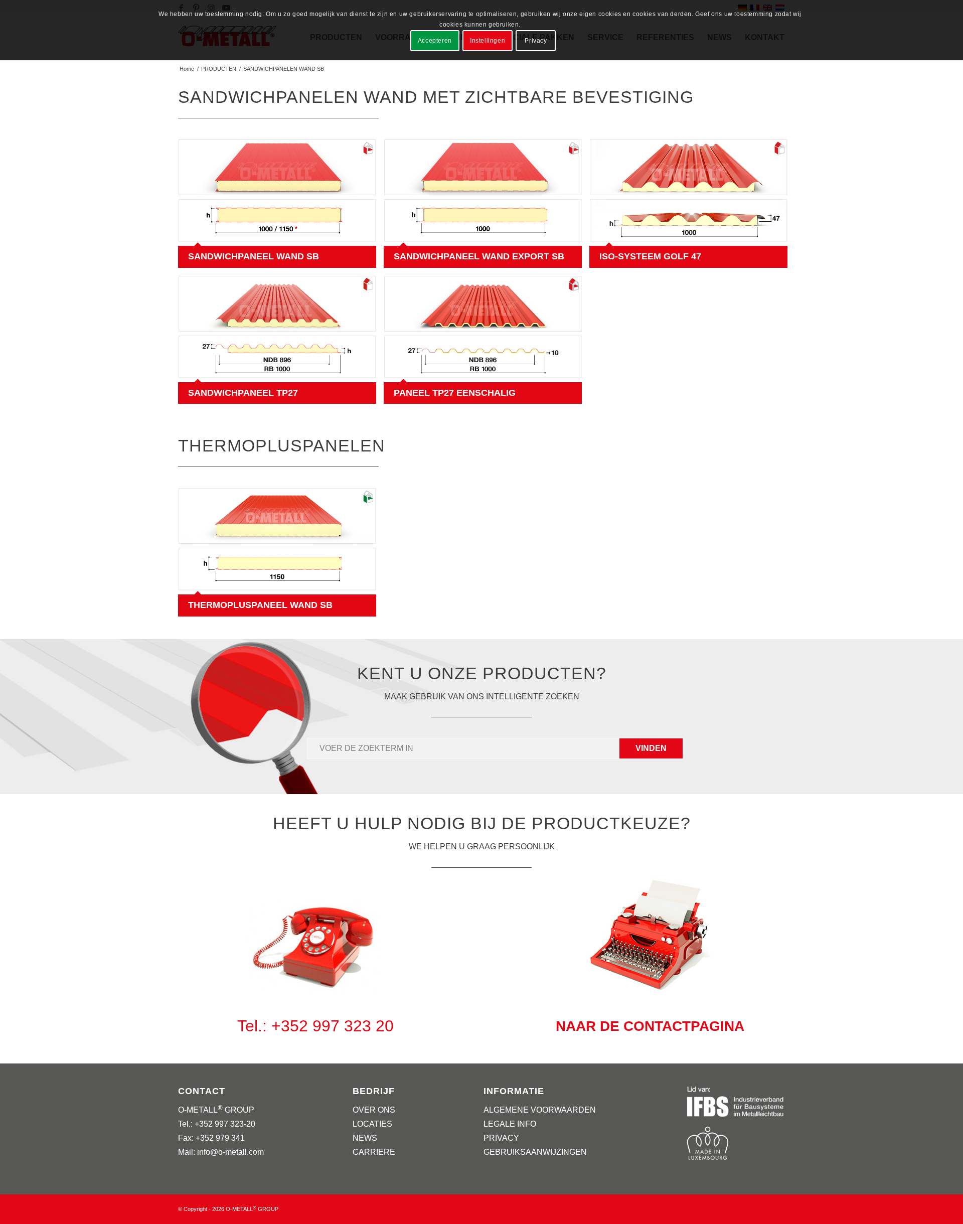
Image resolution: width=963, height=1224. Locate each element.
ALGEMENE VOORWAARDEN (540, 1110)
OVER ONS (374, 1110)
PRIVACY (501, 1138)
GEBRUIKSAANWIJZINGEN (535, 1152)
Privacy (536, 40)
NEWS (365, 1138)
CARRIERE (374, 1152)
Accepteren (435, 40)
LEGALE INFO (510, 1124)
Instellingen (487, 40)
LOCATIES (372, 1124)
